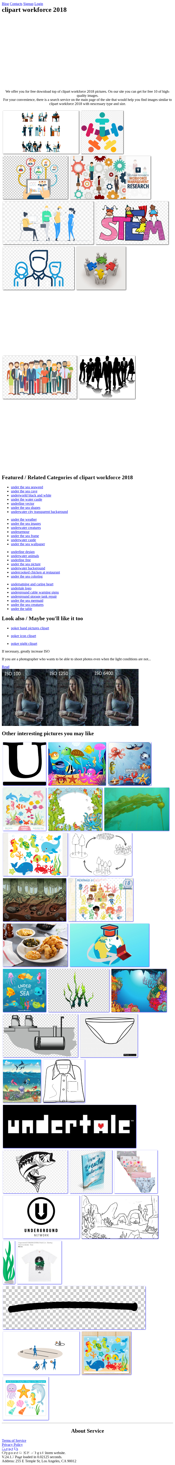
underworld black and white (31, 495)
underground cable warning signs (35, 592)
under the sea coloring (27, 576)
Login (38, 4)
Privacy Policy (12, 1445)
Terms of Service (14, 1440)
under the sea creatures (27, 605)
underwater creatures (26, 528)
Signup (28, 4)
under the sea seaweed (27, 487)
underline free (21, 560)
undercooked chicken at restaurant (35, 572)
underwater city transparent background (39, 512)
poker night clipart (24, 643)
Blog (5, 4)
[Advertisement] (87, 51)
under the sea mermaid (27, 600)
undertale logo (21, 588)
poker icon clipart (23, 636)
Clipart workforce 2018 (19, 147)
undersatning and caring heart (32, 584)
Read (5, 667)
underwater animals (25, 556)
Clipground (23, 1451)
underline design (23, 552)
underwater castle (23, 540)
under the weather (24, 519)
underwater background (28, 568)
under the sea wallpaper (28, 544)
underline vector (22, 503)
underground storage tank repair (34, 596)
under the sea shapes (25, 508)
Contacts (16, 4)
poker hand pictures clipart (30, 628)
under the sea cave (24, 491)
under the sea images (26, 523)
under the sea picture (26, 564)
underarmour (20, 532)
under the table (21, 609)
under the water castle (26, 499)
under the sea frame (25, 536)
